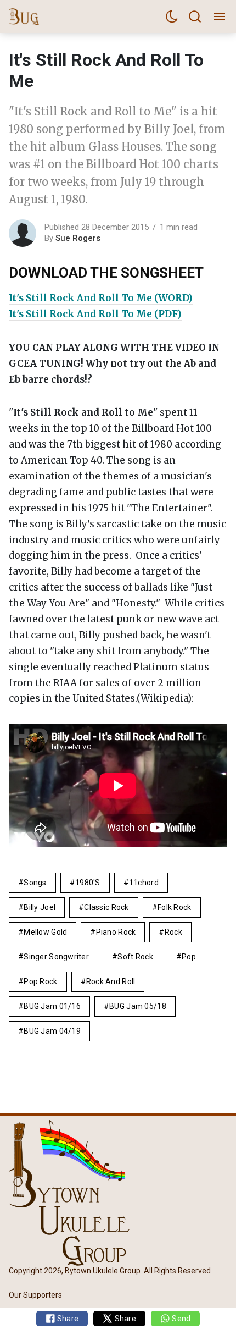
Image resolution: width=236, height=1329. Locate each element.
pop (189, 956)
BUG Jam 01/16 (52, 1006)
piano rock (116, 932)
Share (67, 1318)
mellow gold (45, 932)
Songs (35, 882)
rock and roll (111, 981)
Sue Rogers (77, 238)
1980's (87, 882)
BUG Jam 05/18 (137, 1006)
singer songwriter (56, 956)
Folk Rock (175, 907)
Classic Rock (106, 907)
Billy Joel (39, 907)
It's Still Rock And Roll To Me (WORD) (101, 298)
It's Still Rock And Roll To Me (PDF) (95, 314)
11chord (144, 882)
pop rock (40, 981)
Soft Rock (135, 956)
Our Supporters (35, 1295)
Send (180, 1318)
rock (173, 932)
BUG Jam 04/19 (52, 1031)
